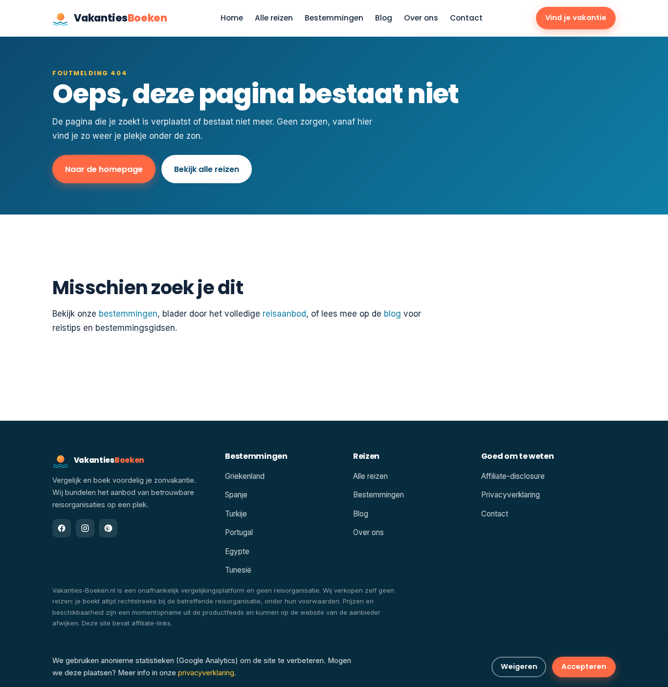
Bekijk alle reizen (206, 169)
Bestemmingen (334, 18)
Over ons (421, 18)
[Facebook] (61, 528)
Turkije (236, 513)
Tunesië (238, 570)
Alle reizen (274, 18)
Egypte (237, 551)
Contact (466, 18)
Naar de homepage (104, 169)
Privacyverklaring (510, 494)
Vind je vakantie (575, 17)
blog (392, 314)
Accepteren (583, 666)
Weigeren (519, 666)
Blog (383, 18)
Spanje (236, 494)
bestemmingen (128, 314)
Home (232, 18)
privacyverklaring (206, 672)
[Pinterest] (108, 528)
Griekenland (245, 476)
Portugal (239, 532)
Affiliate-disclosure (513, 476)
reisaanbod (284, 314)
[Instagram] (85, 528)
